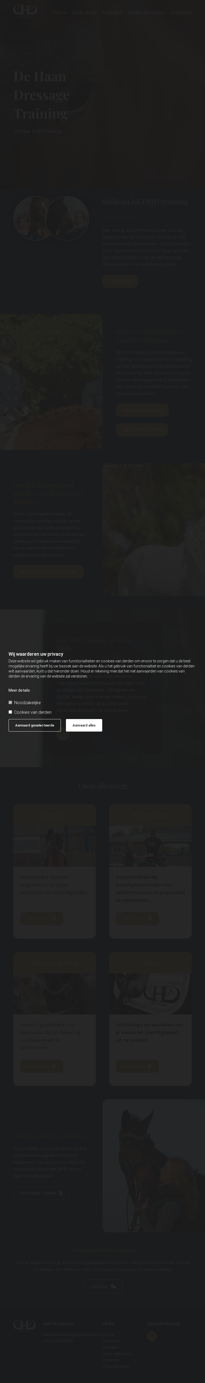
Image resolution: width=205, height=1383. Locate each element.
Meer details (19, 690)
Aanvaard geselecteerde (34, 725)
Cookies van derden (33, 712)
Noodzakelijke (27, 702)
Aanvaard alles (84, 725)
